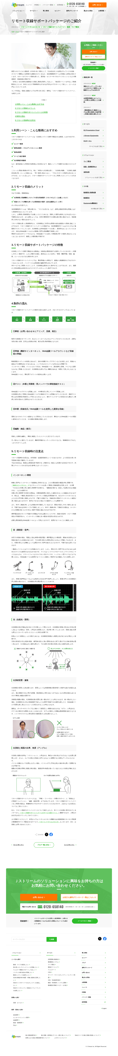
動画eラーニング (53, 967)
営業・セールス (18, 1002)
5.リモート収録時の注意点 (25, 120)
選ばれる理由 (88, 11)
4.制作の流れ (20, 116)
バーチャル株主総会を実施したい (23, 972)
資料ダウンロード (72, 11)
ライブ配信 (51, 964)
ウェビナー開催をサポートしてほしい (24, 970)
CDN (49, 972)
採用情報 (60, 5)
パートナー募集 (48, 5)
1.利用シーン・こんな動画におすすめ (29, 104)
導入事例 (46, 11)
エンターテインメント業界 (21, 1017)
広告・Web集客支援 (54, 980)
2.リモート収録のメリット (25, 108)
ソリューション (17, 11)
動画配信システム (53, 962)
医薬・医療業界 (18, 1022)
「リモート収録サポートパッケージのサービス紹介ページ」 (38, 813)
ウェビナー (51, 969)
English (104, 1008)
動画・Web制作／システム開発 (57, 982)
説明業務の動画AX (53, 959)
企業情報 (101, 11)
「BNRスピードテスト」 (19, 485)
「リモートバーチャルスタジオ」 (49, 822)
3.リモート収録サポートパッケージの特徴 (31, 112)
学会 (14, 1025)
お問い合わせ (86, 972)
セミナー (57, 11)
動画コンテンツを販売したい (21, 975)
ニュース (29, 5)
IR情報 (36, 5)
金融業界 (16, 1020)
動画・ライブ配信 (73, 27)
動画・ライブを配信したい (21, 964)
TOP (12, 31)
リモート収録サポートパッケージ (54, 27)
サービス (33, 11)
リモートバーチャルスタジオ (30, 27)
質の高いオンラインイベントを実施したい (25, 967)
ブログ (17, 31)
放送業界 (16, 1015)
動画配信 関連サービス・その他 (57, 985)
